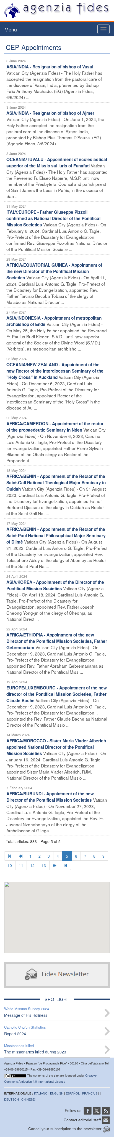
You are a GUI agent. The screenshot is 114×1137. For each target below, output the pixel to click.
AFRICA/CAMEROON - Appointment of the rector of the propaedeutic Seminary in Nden (54, 427)
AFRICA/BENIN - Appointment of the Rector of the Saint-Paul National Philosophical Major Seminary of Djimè (56, 535)
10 (9, 865)
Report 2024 (15, 1033)
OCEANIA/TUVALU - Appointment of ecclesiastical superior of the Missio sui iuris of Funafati (56, 162)
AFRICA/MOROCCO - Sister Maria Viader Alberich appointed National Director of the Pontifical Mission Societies (56, 747)
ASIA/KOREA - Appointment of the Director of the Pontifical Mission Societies (55, 585)
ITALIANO (41, 1093)
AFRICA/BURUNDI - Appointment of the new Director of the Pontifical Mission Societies (50, 797)
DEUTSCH (11, 1099)
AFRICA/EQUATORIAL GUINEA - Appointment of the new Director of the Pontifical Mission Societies (54, 271)
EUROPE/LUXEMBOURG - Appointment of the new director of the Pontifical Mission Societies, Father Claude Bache (56, 694)
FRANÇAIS (89, 1093)
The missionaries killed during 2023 (35, 1052)
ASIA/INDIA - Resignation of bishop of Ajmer (50, 113)
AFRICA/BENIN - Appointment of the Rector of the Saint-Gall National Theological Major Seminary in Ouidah (56, 482)
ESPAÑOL (73, 1093)
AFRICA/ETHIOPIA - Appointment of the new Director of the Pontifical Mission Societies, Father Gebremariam (56, 641)
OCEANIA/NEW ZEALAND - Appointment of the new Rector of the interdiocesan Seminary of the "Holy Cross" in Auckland (54, 371)
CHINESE (28, 1099)
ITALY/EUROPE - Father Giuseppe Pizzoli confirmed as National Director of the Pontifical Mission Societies (53, 218)
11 (21, 865)
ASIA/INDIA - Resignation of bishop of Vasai (49, 67)
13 (44, 865)
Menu (10, 29)
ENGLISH (56, 1093)
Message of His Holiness (25, 1015)
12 (32, 865)
